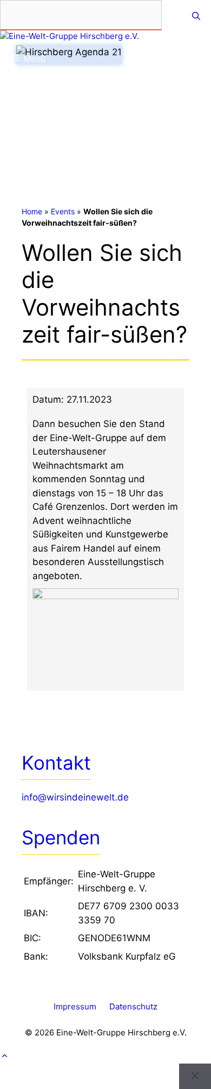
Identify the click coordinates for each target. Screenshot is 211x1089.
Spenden (61, 837)
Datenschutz (133, 1006)
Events (63, 211)
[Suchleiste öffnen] (196, 16)
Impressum (75, 1006)
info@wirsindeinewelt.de (75, 797)
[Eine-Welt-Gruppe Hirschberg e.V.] (69, 36)
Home (32, 211)
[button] (105, 1056)
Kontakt (56, 762)
